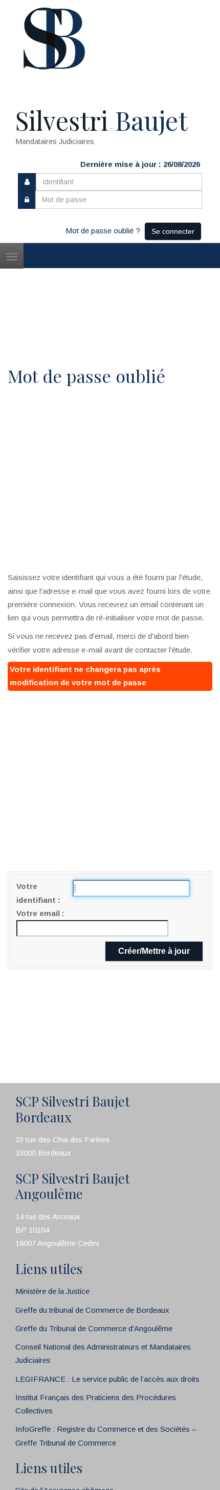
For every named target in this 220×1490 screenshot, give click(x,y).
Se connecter (172, 231)
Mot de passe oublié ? (102, 230)
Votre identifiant (37, 893)
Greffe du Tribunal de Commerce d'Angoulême (93, 1328)
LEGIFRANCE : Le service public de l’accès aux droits (107, 1379)
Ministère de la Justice (52, 1291)
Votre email (39, 913)
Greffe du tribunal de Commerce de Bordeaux (92, 1310)
